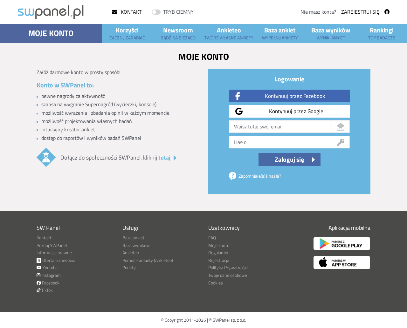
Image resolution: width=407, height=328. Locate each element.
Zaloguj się (289, 159)
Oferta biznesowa (58, 260)
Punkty (129, 267)
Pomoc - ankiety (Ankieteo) (147, 260)
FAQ (212, 237)
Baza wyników (330, 33)
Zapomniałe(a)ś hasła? (259, 176)
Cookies (215, 282)
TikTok (46, 290)
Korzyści (127, 33)
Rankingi (381, 33)
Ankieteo (228, 33)
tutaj (164, 157)
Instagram (50, 275)
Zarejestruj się (360, 12)
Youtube (50, 267)
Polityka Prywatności (228, 267)
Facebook (50, 282)
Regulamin (218, 252)
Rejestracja (218, 260)
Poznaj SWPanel (52, 245)
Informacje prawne (54, 252)
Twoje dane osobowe (227, 275)
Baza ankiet (280, 33)
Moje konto (50, 33)
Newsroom (178, 33)
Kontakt (130, 12)
